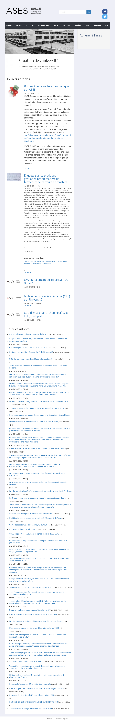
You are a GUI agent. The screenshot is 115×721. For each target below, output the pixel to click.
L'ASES (18, 25)
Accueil (9, 25)
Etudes (66, 25)
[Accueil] (23, 11)
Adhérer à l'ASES (101, 25)
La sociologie (43, 25)
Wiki (87, 25)
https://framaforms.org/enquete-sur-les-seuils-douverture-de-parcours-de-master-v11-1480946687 (45, 262)
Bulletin (29, 25)
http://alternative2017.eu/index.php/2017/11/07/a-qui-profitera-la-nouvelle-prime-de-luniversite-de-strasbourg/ (47, 138)
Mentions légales (62, 719)
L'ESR (56, 25)
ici (49, 241)
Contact (49, 719)
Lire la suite (28, 168)
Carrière (77, 25)
